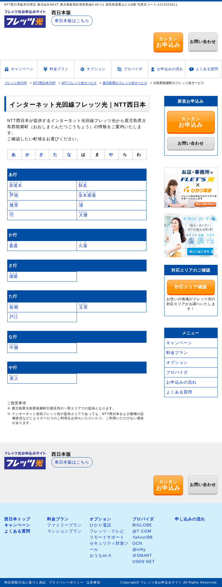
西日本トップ (17, 519)
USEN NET (143, 561)
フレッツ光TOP (15, 83)
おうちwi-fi (100, 555)
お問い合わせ (203, 41)
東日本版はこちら (72, 20)
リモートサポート (107, 537)
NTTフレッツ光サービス (79, 83)
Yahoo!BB (142, 537)
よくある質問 (207, 69)
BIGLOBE (142, 525)
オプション (96, 69)
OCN (137, 543)
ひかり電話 (100, 525)
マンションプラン (64, 531)
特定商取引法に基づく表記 (25, 582)
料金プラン (59, 69)
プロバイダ (133, 69)
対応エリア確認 (191, 286)
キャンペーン (22, 69)
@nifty (139, 549)
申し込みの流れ (190, 519)
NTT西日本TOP (44, 83)
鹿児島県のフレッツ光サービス (125, 83)
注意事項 (93, 582)
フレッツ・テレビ (107, 531)
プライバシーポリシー (66, 582)
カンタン (168, 42)
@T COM (141, 531)
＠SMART (142, 555)
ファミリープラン (64, 525)
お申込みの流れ (170, 69)
